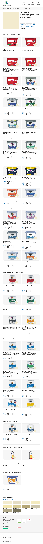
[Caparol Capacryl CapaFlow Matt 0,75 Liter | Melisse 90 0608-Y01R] (31, 384)
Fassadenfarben (28, 24)
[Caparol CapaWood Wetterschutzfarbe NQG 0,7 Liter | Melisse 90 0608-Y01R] (12, 428)
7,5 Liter (23, 94)
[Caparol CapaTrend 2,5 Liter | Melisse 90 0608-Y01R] (31, 81)
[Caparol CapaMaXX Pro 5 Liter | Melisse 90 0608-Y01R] (12, 145)
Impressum (9, 537)
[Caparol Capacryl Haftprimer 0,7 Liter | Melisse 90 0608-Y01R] (31, 403)
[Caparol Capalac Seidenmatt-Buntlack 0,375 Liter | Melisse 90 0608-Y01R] (12, 279)
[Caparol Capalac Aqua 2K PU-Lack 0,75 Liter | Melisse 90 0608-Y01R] (12, 403)
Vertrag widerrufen (22, 535)
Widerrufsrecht (14, 535)
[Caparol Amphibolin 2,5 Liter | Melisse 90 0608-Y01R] (12, 235)
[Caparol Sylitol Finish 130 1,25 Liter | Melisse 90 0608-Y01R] (31, 235)
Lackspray (27, 26)
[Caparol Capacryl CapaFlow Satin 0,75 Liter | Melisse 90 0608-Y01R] (12, 384)
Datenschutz (9, 535)
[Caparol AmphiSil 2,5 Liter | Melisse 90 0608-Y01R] (31, 193)
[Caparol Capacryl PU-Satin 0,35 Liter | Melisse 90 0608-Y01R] (12, 346)
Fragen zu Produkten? (24, 28)
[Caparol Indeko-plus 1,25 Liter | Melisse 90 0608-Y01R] (31, 102)
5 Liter (4, 92)
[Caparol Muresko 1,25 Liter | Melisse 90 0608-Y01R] (12, 193)
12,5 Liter (4, 74)
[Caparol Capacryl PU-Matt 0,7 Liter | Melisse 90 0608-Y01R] (12, 365)
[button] (24, 3)
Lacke (34, 24)
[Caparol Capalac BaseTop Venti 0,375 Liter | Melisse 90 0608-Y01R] (12, 300)
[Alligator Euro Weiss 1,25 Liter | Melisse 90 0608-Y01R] (12, 42)
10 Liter (4, 441)
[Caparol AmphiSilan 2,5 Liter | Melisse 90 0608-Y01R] (12, 215)
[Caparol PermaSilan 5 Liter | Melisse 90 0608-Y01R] (31, 255)
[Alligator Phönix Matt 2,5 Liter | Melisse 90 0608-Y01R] (12, 62)
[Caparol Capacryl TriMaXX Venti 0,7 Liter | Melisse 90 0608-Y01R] (31, 365)
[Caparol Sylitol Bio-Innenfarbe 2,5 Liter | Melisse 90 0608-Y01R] (12, 124)
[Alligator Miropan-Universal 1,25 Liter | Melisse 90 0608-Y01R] (31, 171)
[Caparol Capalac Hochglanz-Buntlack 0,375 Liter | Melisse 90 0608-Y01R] (31, 279)
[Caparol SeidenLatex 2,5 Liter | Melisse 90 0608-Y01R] (31, 145)
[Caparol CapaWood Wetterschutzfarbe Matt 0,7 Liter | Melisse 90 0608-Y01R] (31, 428)
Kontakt (4, 517)
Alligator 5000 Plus (27, 19)
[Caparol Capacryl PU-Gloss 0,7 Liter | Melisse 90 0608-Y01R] (31, 346)
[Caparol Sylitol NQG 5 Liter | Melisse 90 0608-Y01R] (12, 255)
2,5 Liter (23, 92)
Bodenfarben (33, 26)
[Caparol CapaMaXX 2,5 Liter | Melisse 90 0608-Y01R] (31, 124)
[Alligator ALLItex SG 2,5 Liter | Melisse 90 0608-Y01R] (12, 81)
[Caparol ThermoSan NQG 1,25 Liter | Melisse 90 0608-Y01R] (31, 215)
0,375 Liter (4, 290)
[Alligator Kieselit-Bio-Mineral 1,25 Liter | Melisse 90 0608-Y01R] (31, 62)
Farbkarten (5, 499)
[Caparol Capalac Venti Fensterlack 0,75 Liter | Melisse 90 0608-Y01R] (31, 300)
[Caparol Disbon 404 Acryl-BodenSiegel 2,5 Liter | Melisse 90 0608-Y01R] (12, 480)
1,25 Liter (4, 51)
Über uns (35, 535)
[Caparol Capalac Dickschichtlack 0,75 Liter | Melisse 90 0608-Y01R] (12, 320)
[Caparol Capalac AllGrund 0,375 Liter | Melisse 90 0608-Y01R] (31, 320)
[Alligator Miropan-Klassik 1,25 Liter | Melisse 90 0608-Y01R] (12, 171)
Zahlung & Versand (29, 535)
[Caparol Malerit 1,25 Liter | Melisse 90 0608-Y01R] (12, 102)
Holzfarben (22, 26)
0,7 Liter (4, 357)
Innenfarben (23, 24)
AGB (4, 535)
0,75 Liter (4, 291)
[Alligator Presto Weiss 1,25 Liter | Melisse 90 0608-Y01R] (31, 42)
